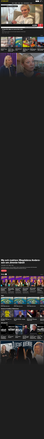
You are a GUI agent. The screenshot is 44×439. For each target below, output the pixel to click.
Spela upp (4, 270)
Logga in (37, 1)
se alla (42, 35)
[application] (22, 16)
